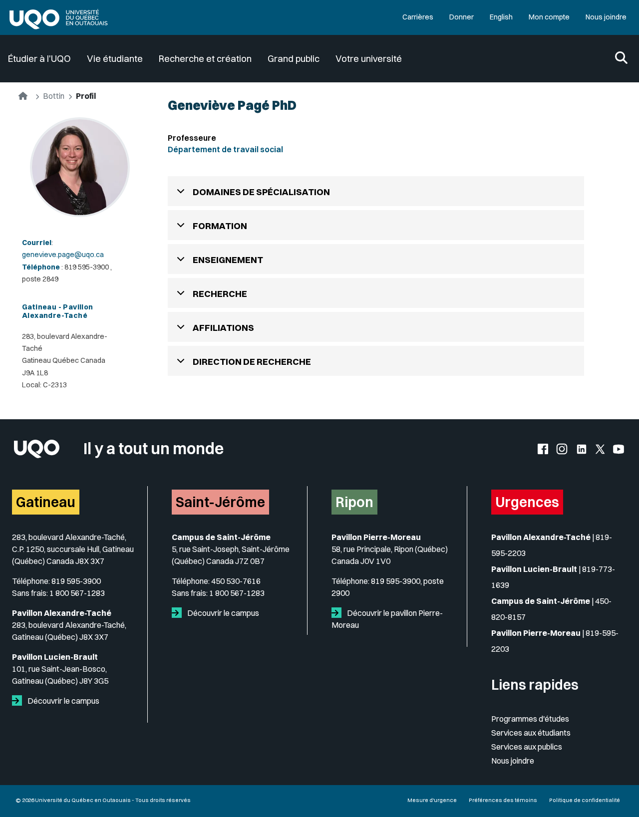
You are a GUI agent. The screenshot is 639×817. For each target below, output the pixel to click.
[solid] (19, 701)
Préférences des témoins (503, 800)
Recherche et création (205, 58)
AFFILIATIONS (223, 327)
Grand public (294, 58)
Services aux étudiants (531, 733)
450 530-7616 (236, 581)
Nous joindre (606, 16)
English (501, 16)
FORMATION (220, 226)
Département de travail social (225, 149)
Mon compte (549, 16)
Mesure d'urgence (432, 800)
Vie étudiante (115, 58)
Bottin (53, 96)
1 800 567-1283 (77, 593)
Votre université (368, 58)
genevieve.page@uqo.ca (63, 254)
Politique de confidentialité (584, 800)
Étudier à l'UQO (39, 58)
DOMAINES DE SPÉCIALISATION (261, 192)
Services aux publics (526, 747)
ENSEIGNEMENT (228, 260)
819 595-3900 (76, 581)
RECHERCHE (220, 293)
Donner (461, 16)
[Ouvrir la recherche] (621, 58)
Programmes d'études (530, 719)
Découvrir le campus (62, 701)
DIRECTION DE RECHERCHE (252, 361)
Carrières (417, 16)
